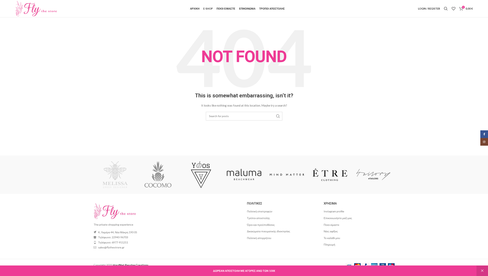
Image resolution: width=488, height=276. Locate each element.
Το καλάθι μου (332, 238)
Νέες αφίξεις (331, 231)
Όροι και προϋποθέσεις (261, 224)
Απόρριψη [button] (482, 271)
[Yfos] (200, 174)
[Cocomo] (158, 174)
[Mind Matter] (287, 174)
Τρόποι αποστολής (258, 218)
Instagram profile (334, 211)
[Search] (446, 8)
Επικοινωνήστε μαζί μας (338, 218)
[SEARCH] (278, 116)
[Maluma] (243, 174)
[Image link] (115, 210)
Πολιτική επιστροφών (259, 211)
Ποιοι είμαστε (331, 224)
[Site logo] (36, 8)
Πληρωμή (329, 244)
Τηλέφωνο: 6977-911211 (113, 242)
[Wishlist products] (453, 8)
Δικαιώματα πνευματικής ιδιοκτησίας (268, 231)
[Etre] (330, 174)
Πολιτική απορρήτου (259, 238)
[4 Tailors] (372, 174)
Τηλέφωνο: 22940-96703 (113, 237)
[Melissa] (114, 174)
